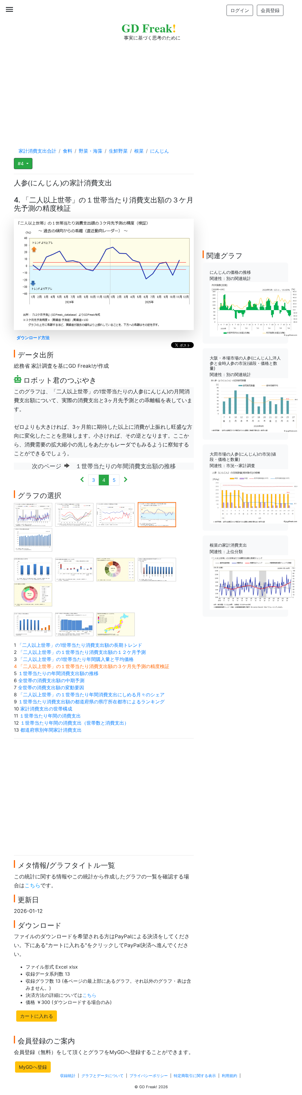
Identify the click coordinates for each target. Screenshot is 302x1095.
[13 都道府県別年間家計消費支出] (115, 624)
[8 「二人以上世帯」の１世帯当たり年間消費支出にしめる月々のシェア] (115, 569)
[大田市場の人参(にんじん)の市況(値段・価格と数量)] (254, 496)
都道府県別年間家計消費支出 (51, 730)
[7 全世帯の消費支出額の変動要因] (74, 569)
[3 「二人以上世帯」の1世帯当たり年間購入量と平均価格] (115, 514)
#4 (21, 163)
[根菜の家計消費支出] (254, 582)
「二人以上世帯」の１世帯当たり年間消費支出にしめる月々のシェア (91, 694)
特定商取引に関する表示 (195, 1075)
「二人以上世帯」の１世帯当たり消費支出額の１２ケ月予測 (82, 652)
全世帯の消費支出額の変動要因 (51, 687)
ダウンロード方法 (33, 337)
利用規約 (229, 1075)
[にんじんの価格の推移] (254, 309)
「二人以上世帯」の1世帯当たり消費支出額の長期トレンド (79, 645)
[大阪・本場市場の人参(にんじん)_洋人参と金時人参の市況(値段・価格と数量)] (254, 405)
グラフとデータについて (102, 1075)
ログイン (239, 10)
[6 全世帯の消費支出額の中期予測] (33, 569)
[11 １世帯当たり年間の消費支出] (33, 624)
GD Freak (149, 28)
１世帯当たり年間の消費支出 (50, 716)
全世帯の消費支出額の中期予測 (51, 680)
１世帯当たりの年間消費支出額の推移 (58, 673)
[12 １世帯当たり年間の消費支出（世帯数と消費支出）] (74, 624)
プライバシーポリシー (148, 1075)
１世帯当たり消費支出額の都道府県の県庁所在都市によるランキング (91, 702)
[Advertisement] (151, 88)
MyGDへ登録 (33, 1067)
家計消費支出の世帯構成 (46, 709)
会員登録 (270, 10)
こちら (32, 885)
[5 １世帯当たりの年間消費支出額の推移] (33, 539)
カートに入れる (36, 1016)
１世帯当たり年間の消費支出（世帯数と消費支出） (74, 723)
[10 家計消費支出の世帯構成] (33, 594)
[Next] (125, 480)
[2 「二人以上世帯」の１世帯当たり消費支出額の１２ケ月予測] (74, 514)
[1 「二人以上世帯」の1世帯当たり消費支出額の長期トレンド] (33, 514)
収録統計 (68, 1075)
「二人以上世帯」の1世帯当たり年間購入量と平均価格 (76, 659)
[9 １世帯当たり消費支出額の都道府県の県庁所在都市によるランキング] (157, 569)
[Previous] (82, 480)
